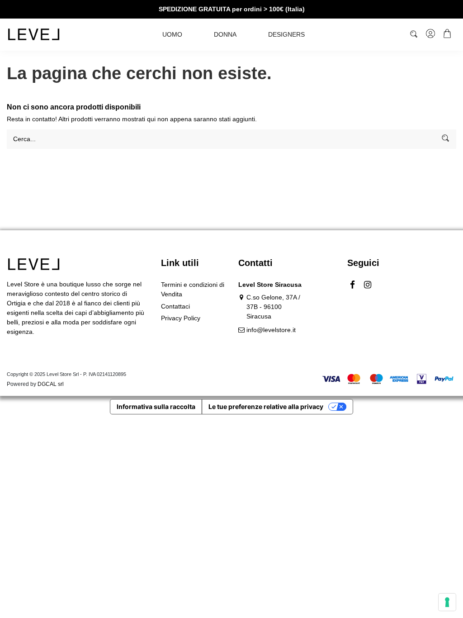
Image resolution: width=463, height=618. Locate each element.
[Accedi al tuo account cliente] (431, 35)
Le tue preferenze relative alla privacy (265, 406)
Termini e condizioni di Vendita (192, 289)
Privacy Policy (180, 318)
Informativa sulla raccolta (156, 406)
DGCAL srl (51, 384)
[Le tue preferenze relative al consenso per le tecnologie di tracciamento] (447, 602)
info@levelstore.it (271, 329)
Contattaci (175, 306)
